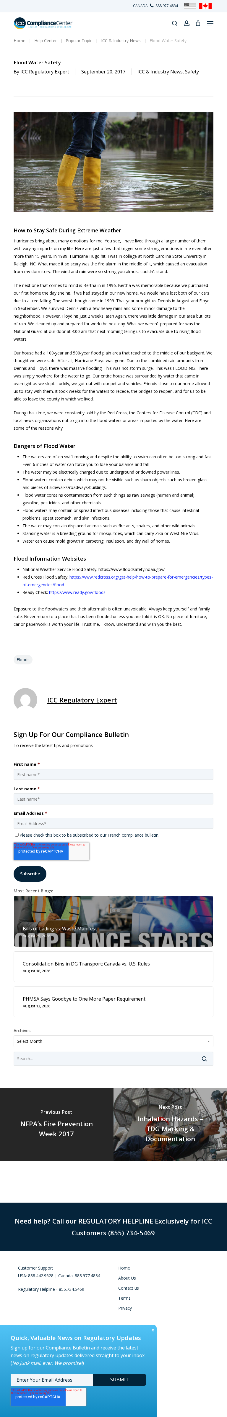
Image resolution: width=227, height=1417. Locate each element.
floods (23, 659)
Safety (192, 71)
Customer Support (35, 1268)
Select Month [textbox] (29, 1041)
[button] (210, 23)
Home (124, 1268)
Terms (124, 1298)
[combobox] (113, 1041)
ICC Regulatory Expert (44, 71)
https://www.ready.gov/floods (77, 592)
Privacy (125, 1308)
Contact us (128, 1288)
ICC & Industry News (160, 71)
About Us (127, 1278)
